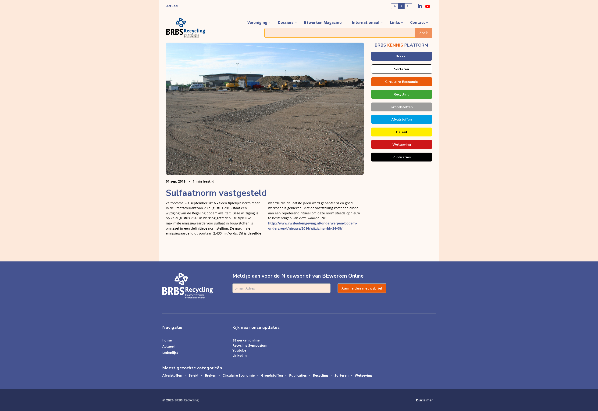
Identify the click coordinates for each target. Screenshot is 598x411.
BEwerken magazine (323, 22)
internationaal (365, 22)
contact (417, 22)
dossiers (285, 22)
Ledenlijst (170, 352)
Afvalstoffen (401, 119)
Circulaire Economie (401, 81)
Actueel (172, 6)
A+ (408, 6)
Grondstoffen (401, 107)
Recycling (401, 94)
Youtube (239, 350)
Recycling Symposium (249, 345)
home (167, 340)
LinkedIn (239, 355)
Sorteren (401, 69)
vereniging (257, 22)
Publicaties (401, 157)
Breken (401, 56)
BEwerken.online (246, 340)
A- (395, 6)
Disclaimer (424, 400)
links (395, 22)
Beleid (401, 132)
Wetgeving (401, 144)
